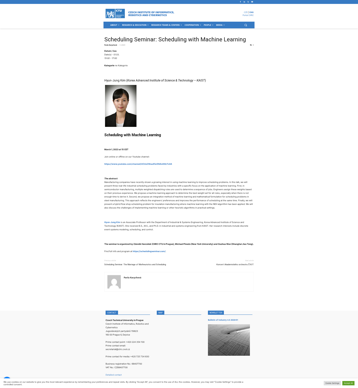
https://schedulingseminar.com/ (149, 251)
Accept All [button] (348, 383)
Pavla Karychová (110, 45)
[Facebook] (240, 2)
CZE (246, 12)
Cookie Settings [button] (332, 383)
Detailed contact (114, 374)
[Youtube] (252, 2)
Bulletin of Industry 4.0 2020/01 (223, 320)
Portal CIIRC (248, 15)
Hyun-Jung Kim (112, 222)
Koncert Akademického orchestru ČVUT (235, 264)
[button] (245, 25)
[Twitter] (248, 2)
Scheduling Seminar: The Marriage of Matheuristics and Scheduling (135, 264)
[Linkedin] (244, 2)
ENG (251, 12)
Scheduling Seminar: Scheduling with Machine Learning (175, 39)
